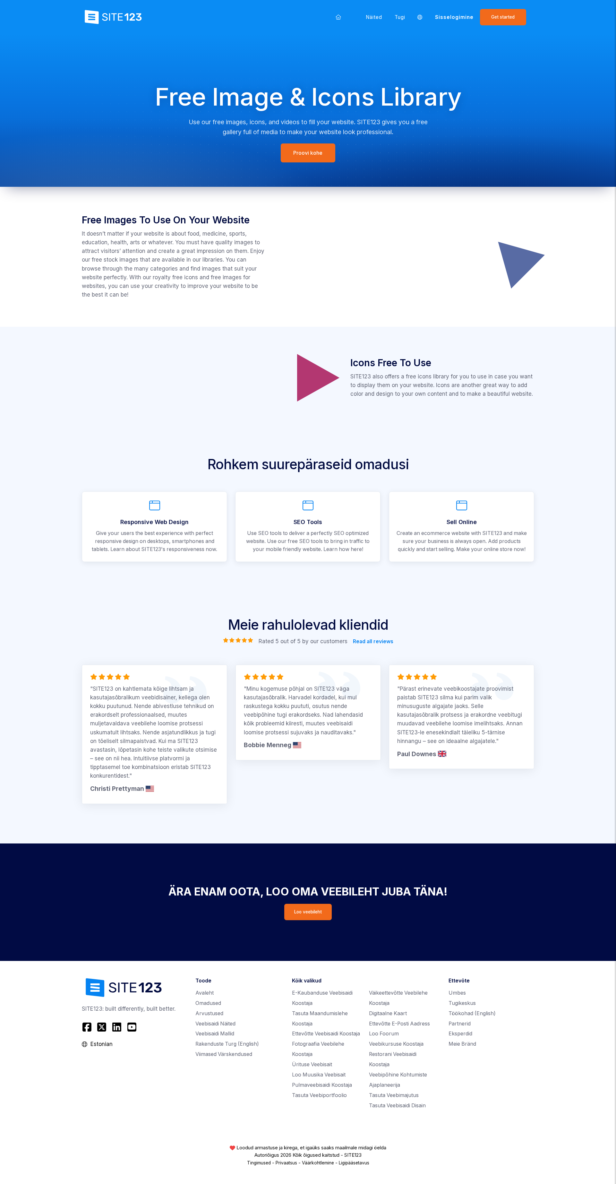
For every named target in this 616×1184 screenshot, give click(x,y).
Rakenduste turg (227, 1044)
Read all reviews (373, 641)
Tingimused (259, 1162)
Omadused (208, 1003)
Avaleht (204, 993)
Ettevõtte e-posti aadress (399, 1024)
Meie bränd (462, 1044)
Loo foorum (384, 1034)
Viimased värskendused (223, 1054)
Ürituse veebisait (312, 1064)
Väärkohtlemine (318, 1162)
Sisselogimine (454, 17)
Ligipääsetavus (354, 1162)
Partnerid (460, 1024)
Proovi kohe (308, 153)
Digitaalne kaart (388, 1013)
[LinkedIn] (117, 1027)
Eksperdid (460, 1034)
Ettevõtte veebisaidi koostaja (326, 1034)
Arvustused (209, 1013)
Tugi (400, 17)
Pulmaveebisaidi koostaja (322, 1085)
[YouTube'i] (132, 1027)
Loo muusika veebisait (319, 1075)
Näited (374, 17)
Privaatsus (286, 1162)
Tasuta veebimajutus (394, 1095)
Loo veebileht (308, 911)
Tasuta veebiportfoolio (319, 1095)
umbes (457, 993)
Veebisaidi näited (215, 1024)
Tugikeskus (462, 1003)
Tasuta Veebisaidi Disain (397, 1105)
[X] (102, 1027)
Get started (503, 17)
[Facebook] (88, 1027)
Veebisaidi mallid (214, 1034)
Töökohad (472, 1013)
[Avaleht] (338, 17)
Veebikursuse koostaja (396, 1044)
